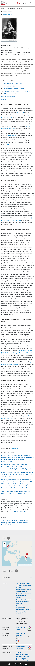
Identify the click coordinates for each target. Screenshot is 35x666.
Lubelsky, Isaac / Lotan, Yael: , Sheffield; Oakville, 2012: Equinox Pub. (17, 467)
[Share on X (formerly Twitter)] (20, 663)
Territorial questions (22, 602)
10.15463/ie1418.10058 (19, 512)
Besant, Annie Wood (20, 628)
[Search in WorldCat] (29, 628)
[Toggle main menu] (31, 3)
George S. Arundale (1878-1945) (22, 353)
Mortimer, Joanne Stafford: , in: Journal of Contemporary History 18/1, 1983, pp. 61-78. (17, 474)
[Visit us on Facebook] (17, 3)
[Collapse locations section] (30, 538)
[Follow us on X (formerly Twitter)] (20, 3)
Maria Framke (7, 15)
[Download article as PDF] (26, 663)
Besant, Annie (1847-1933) (20, 647)
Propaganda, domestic (23, 609)
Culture (18, 583)
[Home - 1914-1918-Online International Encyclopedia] (4, 3)
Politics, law (20, 589)
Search (23, 3)
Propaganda (20, 608)
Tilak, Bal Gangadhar (19, 653)
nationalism (20, 112)
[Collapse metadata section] (30, 577)
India (7, 144)
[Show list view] (26, 538)
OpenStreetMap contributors (26, 565)
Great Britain (12, 135)
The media (19, 606)
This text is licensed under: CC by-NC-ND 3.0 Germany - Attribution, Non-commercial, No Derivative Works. (14, 523)
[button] (27, 554)
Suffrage (24, 591)
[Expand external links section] (30, 571)
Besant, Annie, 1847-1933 (20, 634)
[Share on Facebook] (14, 663)
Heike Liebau (14, 448)
